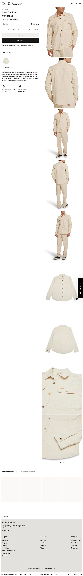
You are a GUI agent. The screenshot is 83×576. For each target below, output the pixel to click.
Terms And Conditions (8, 551)
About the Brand (76, 540)
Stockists (74, 545)
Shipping (4, 543)
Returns (4, 545)
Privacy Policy (6, 553)
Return (6, 517)
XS (3, 29)
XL (24, 29)
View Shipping (5, 91)
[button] (80, 288)
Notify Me (20, 40)
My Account (74, 548)
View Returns (21, 91)
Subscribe (7, 531)
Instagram (43, 540)
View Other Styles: (7, 52)
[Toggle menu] (80, 3)
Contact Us (5, 540)
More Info (15, 19)
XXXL (36, 29)
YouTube (42, 543)
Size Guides (5, 548)
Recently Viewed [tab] (28, 471)
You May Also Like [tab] (9, 471)
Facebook (43, 545)
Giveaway (4, 556)
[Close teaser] (77, 299)
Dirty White (6, 67)
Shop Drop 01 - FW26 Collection (37, 574)
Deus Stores (75, 543)
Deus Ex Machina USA (38, 568)
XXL (30, 29)
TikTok (42, 548)
